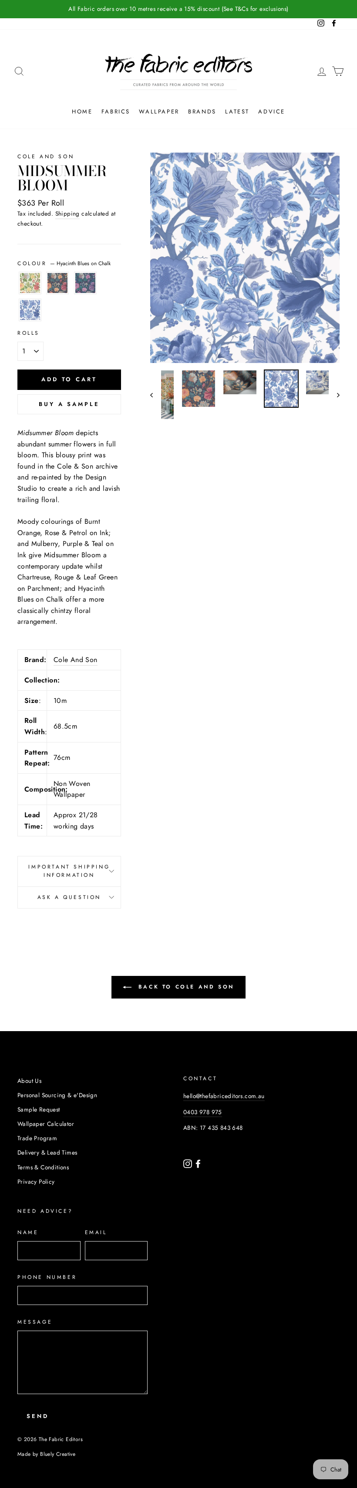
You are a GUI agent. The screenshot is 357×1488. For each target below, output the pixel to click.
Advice (271, 111)
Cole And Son (45, 156)
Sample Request (38, 1109)
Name (27, 1232)
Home (82, 111)
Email (96, 1232)
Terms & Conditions (43, 1167)
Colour (64, 263)
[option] (178, 9)
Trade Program (37, 1138)
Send (38, 1416)
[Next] (334, 395)
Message (34, 1322)
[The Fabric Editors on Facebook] (198, 1162)
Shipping (67, 213)
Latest (237, 111)
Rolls (28, 333)
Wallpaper (159, 111)
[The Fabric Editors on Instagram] (188, 1162)
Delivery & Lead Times (47, 1152)
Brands (202, 111)
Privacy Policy (36, 1181)
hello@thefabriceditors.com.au (224, 1096)
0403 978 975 (202, 1112)
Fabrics (115, 111)
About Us (29, 1080)
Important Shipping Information (69, 871)
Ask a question (69, 897)
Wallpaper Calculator (45, 1123)
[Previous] (155, 395)
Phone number (47, 1277)
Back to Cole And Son (184, 987)
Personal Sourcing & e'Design (57, 1095)
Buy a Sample (69, 404)
